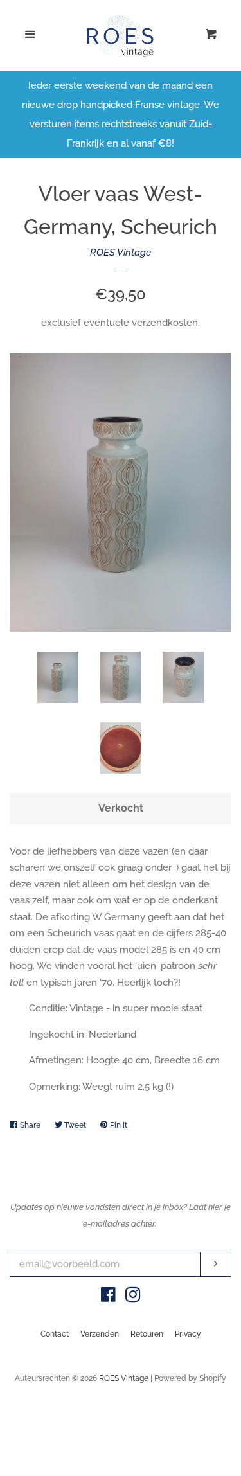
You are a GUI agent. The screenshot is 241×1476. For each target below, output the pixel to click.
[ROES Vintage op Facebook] (108, 1297)
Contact (54, 1333)
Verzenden (99, 1333)
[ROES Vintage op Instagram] (133, 1297)
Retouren (146, 1333)
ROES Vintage (120, 252)
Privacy (188, 1333)
